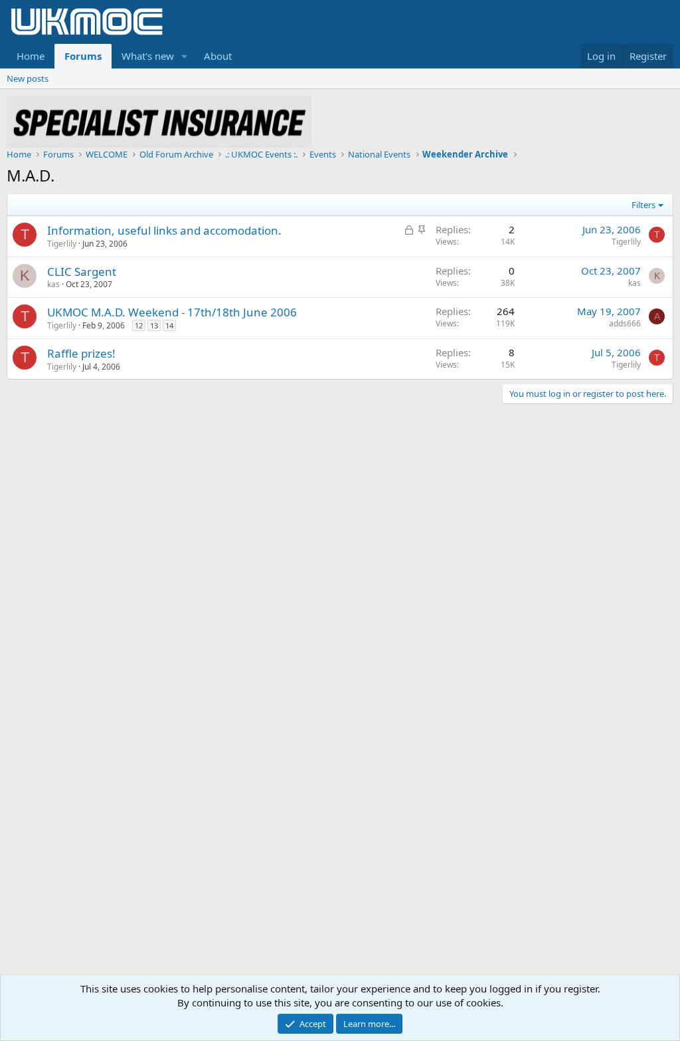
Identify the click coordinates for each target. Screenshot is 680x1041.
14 (169, 325)
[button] (184, 56)
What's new (148, 55)
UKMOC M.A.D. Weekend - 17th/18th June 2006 (172, 312)
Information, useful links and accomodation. (164, 230)
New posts (27, 78)
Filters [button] (643, 205)
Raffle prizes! (81, 353)
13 (154, 325)
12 (139, 325)
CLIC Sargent (81, 271)
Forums (83, 55)
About (218, 55)
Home (30, 55)
